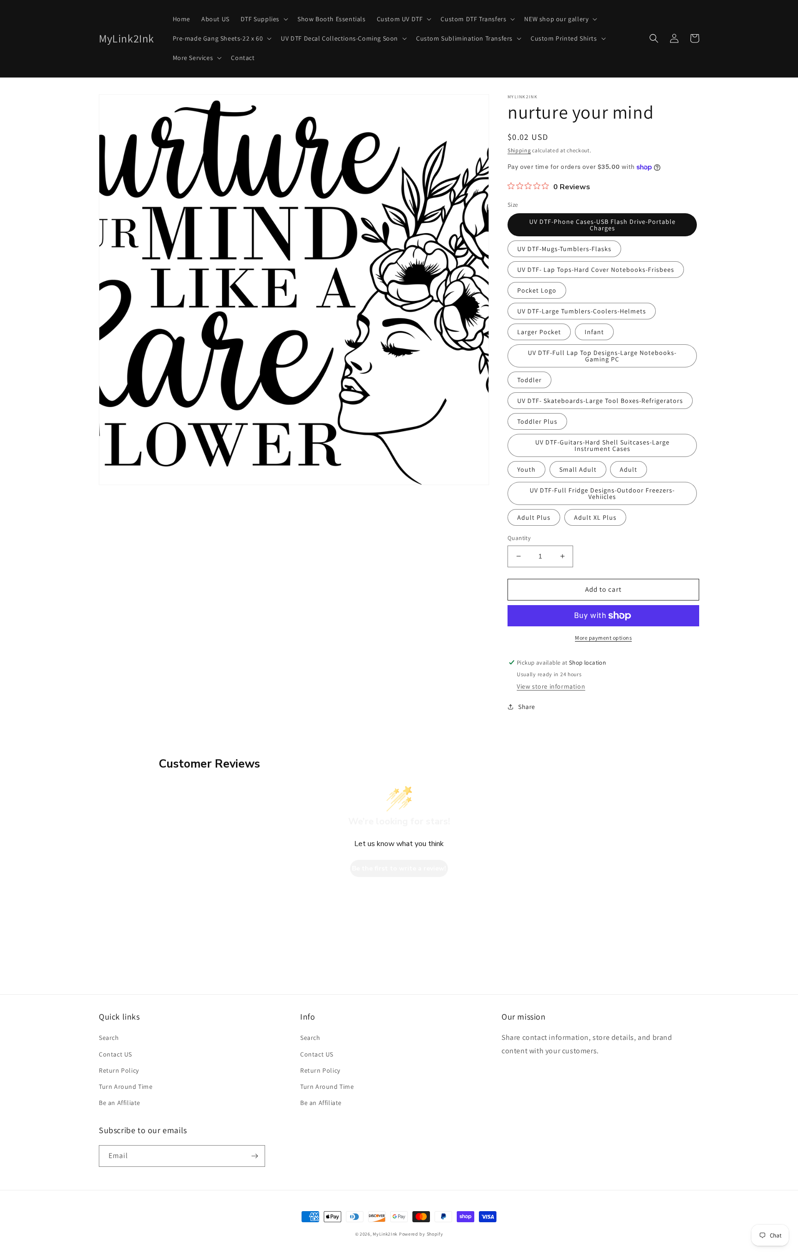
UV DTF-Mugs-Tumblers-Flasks (564, 249)
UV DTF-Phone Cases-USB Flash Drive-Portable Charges (602, 224)
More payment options (603, 637)
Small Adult (578, 469)
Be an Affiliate (119, 1103)
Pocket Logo (536, 290)
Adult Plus (533, 517)
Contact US (115, 1054)
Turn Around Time (126, 1086)
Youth (526, 469)
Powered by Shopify (421, 1234)
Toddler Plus (537, 421)
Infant (594, 332)
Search (109, 1037)
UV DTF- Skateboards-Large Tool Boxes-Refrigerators (600, 400)
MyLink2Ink (385, 1234)
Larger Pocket (539, 332)
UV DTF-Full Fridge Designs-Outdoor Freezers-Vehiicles (602, 493)
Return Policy (119, 1070)
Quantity (519, 538)
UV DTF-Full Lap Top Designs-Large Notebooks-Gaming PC (602, 355)
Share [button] (526, 707)
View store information (551, 686)
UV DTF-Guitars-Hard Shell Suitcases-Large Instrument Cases (602, 445)
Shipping (519, 150)
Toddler (529, 380)
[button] (263, 19)
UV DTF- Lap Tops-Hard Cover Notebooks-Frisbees (595, 269)
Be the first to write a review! (399, 868)
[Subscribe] (254, 1156)
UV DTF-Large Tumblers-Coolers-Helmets (581, 311)
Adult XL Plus (595, 517)
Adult (628, 469)
